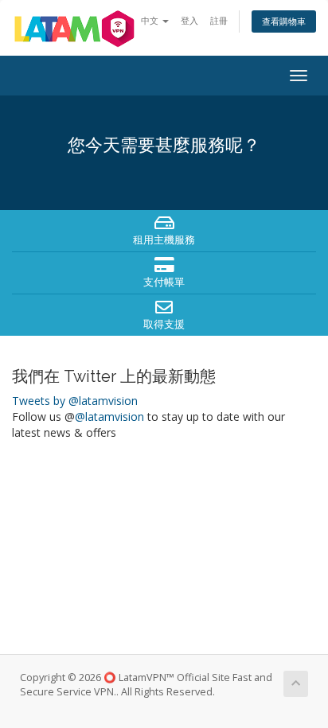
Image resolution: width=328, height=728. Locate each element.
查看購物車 (284, 21)
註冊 (219, 20)
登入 (189, 20)
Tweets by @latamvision (75, 400)
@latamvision (109, 416)
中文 (151, 20)
